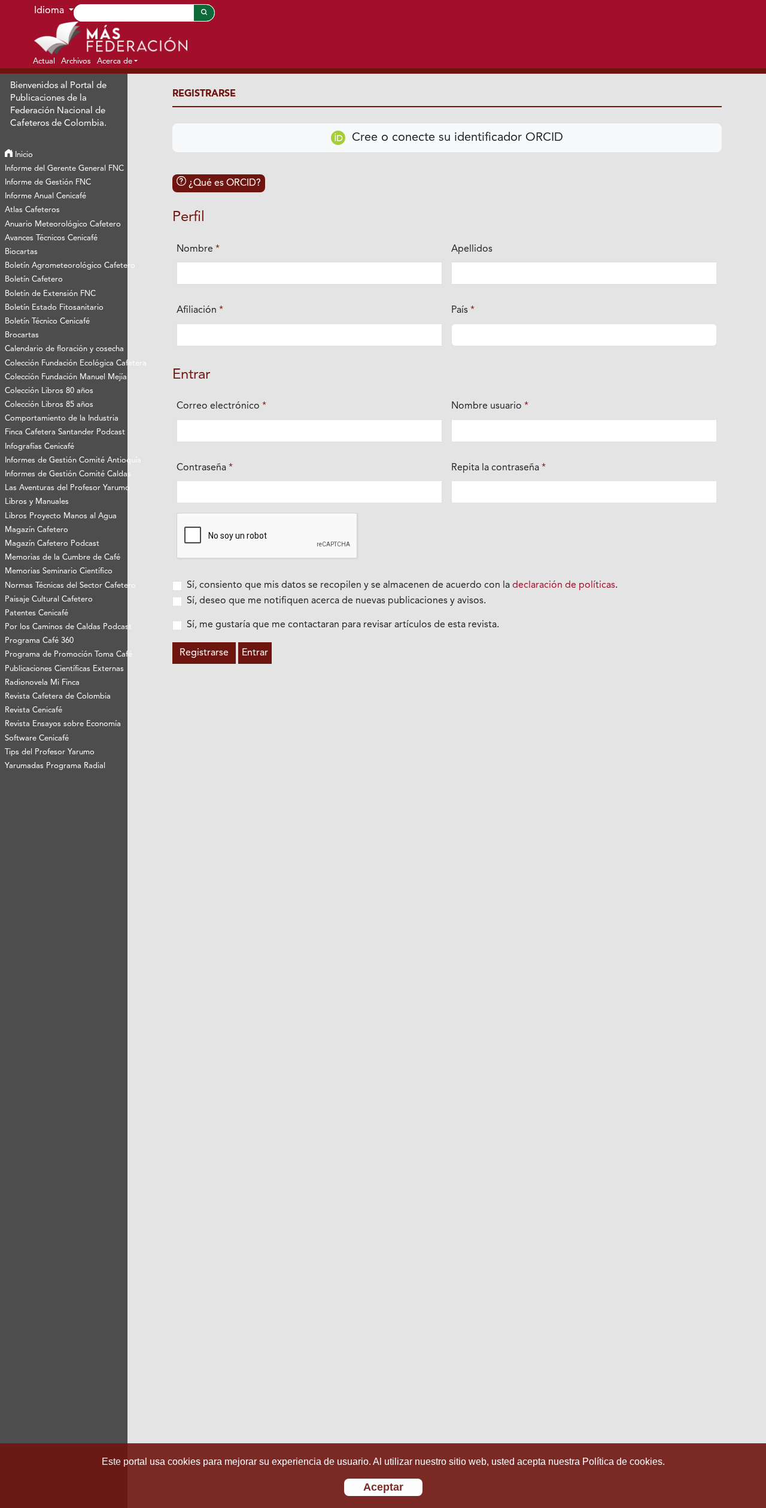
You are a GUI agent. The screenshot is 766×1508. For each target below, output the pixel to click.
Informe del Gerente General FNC (64, 169)
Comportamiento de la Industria (61, 418)
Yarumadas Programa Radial (55, 766)
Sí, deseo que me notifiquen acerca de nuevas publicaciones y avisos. (336, 601)
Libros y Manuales (37, 502)
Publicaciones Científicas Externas (64, 669)
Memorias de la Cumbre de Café (62, 557)
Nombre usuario (489, 406)
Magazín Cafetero (36, 530)
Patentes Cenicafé (36, 613)
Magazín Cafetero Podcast (52, 544)
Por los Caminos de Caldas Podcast (66, 627)
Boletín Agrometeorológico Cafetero (66, 266)
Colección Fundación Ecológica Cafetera (66, 363)
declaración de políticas (563, 585)
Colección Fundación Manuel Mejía (66, 377)
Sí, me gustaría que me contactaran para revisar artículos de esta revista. (343, 625)
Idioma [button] (50, 11)
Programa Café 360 (39, 641)
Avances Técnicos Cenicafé (51, 238)
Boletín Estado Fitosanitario (54, 308)
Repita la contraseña (498, 468)
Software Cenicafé (37, 738)
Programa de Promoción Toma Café (66, 654)
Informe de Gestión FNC (48, 182)
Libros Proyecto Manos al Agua (61, 516)
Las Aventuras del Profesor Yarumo (66, 488)
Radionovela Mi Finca (42, 683)
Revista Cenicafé (33, 710)
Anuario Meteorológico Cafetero (63, 224)
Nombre (198, 249)
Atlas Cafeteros (32, 210)
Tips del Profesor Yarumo (50, 752)
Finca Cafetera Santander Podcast (65, 432)
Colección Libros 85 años (49, 405)
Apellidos (472, 249)
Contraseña (205, 468)
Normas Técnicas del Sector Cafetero (66, 586)
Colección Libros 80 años (49, 391)
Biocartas (21, 252)
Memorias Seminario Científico (59, 571)
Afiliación (200, 310)
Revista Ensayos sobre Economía (63, 724)
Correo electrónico (221, 406)
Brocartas (22, 335)
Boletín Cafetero (34, 279)
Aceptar (383, 1487)
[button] (117, 61)
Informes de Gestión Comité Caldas (66, 474)
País (463, 310)
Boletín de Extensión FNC (50, 294)
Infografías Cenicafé (39, 447)
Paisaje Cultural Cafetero (49, 599)
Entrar (255, 653)
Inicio (23, 155)
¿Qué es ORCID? (223, 183)
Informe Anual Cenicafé (45, 196)
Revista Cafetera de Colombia (58, 696)
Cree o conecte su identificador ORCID (455, 138)
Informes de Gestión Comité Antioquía (66, 460)
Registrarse (204, 653)
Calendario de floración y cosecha (64, 349)
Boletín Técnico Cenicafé (47, 321)
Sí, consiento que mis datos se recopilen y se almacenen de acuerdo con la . (402, 585)
